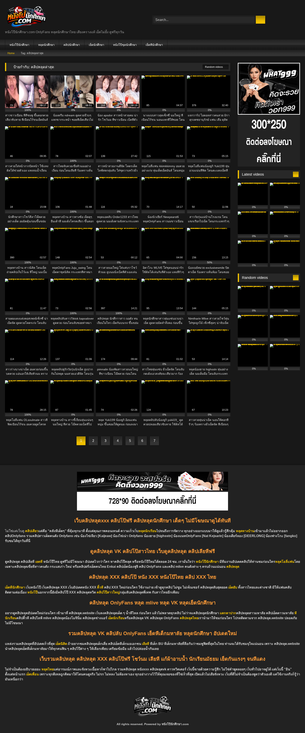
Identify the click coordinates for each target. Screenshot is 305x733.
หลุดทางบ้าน (245, 531)
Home (11, 53)
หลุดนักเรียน (147, 531)
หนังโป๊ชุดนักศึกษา (125, 44)
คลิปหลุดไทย (189, 618)
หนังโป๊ (32, 592)
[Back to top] (292, 721)
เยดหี (39, 561)
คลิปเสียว (31, 531)
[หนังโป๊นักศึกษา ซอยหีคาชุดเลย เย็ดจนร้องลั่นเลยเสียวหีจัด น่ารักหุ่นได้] (26, 16)
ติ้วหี (100, 587)
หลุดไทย (47, 669)
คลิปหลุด (232, 566)
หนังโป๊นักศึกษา (19, 44)
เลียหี (146, 643)
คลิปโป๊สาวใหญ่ (108, 592)
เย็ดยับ (233, 587)
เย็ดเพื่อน (33, 674)
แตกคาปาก (228, 613)
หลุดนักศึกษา (46, 44)
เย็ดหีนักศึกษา (154, 44)
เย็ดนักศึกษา (96, 44)
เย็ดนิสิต (62, 643)
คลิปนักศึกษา (71, 44)
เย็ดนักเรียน (116, 618)
